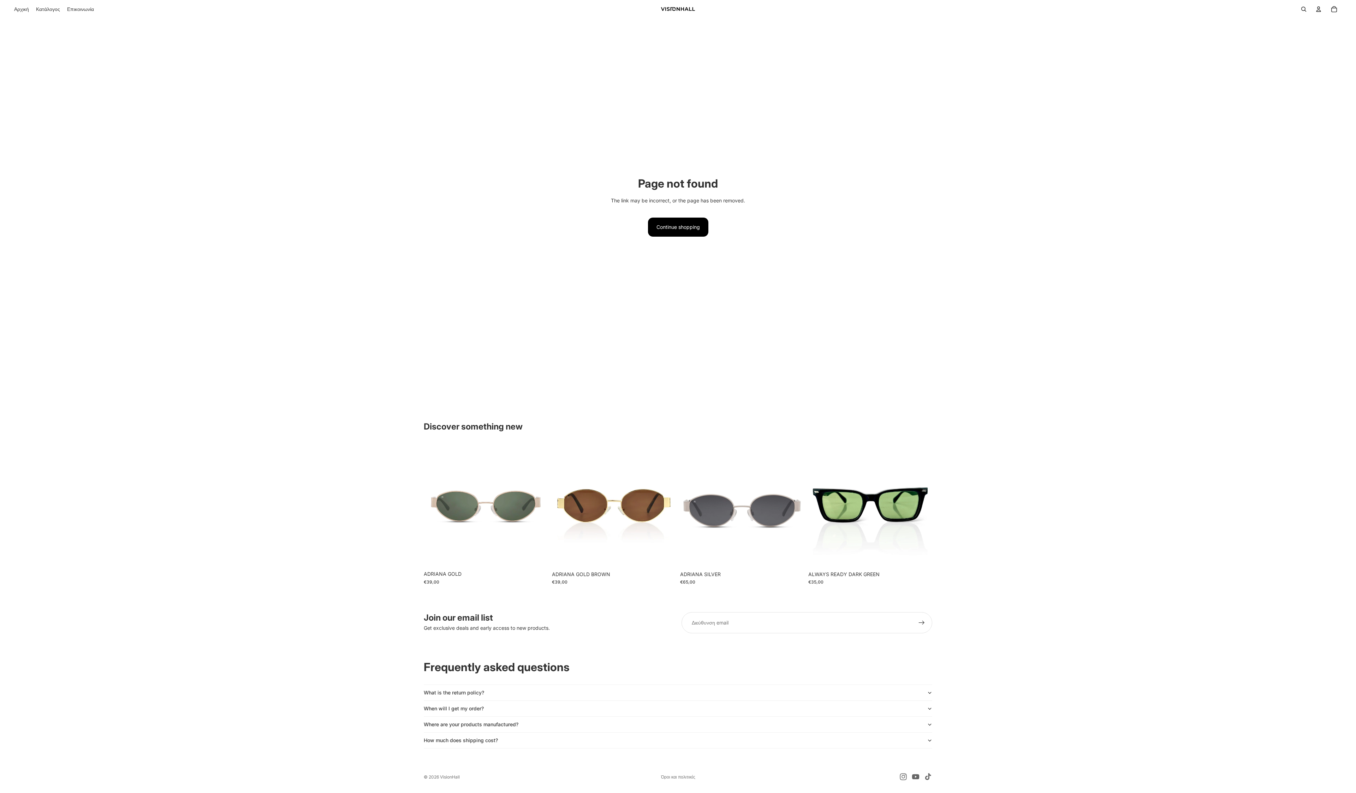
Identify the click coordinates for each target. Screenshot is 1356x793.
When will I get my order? (454, 708)
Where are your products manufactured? (471, 724)
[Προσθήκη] (536, 556)
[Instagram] (903, 777)
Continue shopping (678, 227)
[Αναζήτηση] (1304, 9)
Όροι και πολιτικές (678, 777)
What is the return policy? (454, 693)
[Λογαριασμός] (1318, 9)
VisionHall (450, 777)
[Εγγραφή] (921, 622)
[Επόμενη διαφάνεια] (537, 505)
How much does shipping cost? (461, 740)
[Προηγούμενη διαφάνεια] (434, 505)
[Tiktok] (928, 777)
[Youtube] (915, 777)
